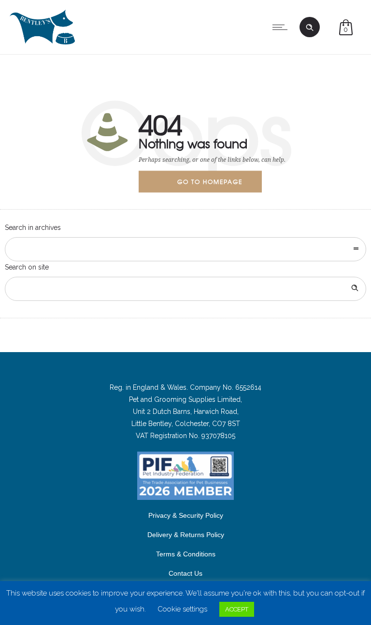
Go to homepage (210, 181)
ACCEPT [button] (236, 609)
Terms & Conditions (185, 554)
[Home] (42, 42)
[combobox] (185, 249)
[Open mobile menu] (282, 27)
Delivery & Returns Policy (185, 535)
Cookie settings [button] (182, 609)
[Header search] (309, 27)
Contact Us (185, 573)
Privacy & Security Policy (185, 515)
